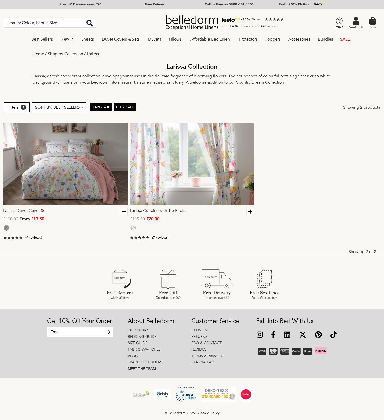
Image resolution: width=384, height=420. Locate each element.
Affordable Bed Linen (210, 39)
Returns (199, 336)
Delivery (199, 330)
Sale (345, 39)
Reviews (199, 349)
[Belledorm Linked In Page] (287, 335)
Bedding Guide (142, 336)
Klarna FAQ (202, 362)
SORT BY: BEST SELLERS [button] (57, 107)
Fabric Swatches (144, 349)
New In (67, 39)
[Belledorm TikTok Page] (333, 335)
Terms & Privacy (206, 356)
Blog (133, 356)
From (23, 219)
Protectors (248, 39)
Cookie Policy (209, 413)
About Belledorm (151, 321)
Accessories (299, 39)
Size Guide (137, 342)
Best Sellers (42, 39)
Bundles (325, 39)
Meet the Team (142, 368)
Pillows (175, 39)
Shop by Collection (65, 54)
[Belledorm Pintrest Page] (318, 335)
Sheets (87, 39)
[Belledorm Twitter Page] (302, 335)
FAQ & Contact (206, 342)
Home (38, 54)
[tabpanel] (65, 164)
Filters (15, 107)
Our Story (138, 330)
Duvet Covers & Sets (121, 39)
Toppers (273, 39)
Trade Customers (145, 362)
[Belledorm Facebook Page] (273, 335)
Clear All (125, 107)
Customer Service (215, 321)
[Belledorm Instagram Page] (259, 335)
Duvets (154, 39)
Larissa (93, 54)
